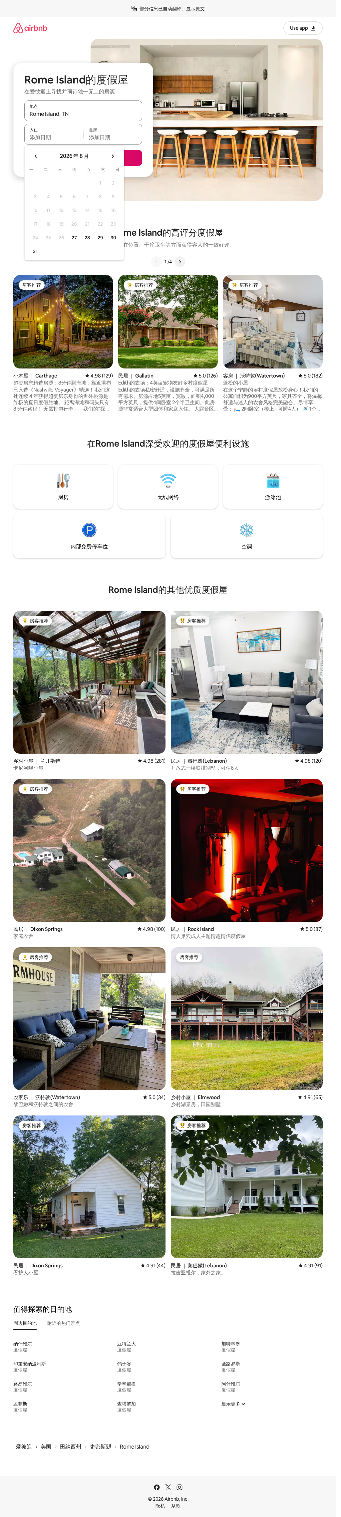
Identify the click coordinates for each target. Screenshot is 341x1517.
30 (113, 238)
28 (87, 238)
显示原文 (195, 9)
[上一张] (156, 261)
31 (35, 251)
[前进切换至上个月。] (36, 156)
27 (74, 238)
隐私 (160, 1506)
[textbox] (54, 137)
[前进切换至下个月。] (113, 156)
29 (100, 238)
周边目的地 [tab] (25, 1323)
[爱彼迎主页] (30, 27)
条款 (175, 1506)
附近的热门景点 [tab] (63, 1323)
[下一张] (179, 261)
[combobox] (83, 114)
